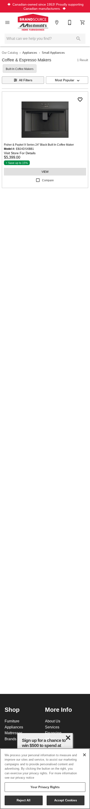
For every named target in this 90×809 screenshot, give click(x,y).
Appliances (29, 52)
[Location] (56, 22)
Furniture (12, 721)
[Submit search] (78, 38)
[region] (45, 778)
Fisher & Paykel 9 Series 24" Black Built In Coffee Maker (39, 144)
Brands (10, 739)
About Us (52, 721)
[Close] (84, 755)
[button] (7, 22)
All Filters (25, 80)
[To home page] (33, 22)
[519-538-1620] (69, 22)
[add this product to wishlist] (80, 99)
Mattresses (13, 733)
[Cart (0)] (82, 22)
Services (52, 727)
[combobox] (67, 80)
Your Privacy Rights (44, 787)
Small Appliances (53, 52)
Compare (48, 180)
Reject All (23, 800)
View (45, 171)
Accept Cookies (65, 800)
